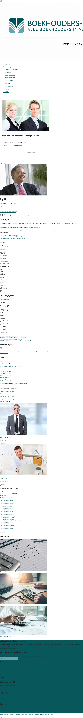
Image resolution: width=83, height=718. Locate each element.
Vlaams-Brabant (8, 88)
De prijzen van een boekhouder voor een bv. (12, 240)
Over (1, 215)
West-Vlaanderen (9, 85)
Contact (2, 697)
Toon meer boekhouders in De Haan (7, 485)
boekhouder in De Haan (10, 223)
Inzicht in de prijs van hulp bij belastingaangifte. (13, 236)
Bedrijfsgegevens (6, 215)
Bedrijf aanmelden (43, 714)
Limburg (7, 89)
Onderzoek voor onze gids (5, 712)
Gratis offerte (6, 92)
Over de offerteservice (5, 709)
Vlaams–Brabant (3, 670)
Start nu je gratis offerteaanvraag (23, 230)
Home (4, 63)
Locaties (4, 81)
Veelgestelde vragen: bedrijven (6, 700)
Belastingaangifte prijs (10, 77)
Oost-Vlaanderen (9, 86)
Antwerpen (7, 83)
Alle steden (2, 674)
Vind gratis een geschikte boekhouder (8, 212)
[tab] (41, 361)
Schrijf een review (4, 353)
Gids (3, 66)
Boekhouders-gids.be (4, 714)
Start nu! (14, 493)
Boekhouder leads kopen (5, 688)
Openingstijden (21, 215)
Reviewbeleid (50, 714)
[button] (7, 361)
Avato (16, 648)
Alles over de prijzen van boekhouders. (11, 235)
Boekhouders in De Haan (9, 162)
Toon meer (2, 532)
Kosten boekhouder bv (10, 75)
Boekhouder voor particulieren (11, 69)
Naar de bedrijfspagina (30, 152)
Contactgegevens (14, 215)
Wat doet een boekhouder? (8, 67)
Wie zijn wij (7, 64)
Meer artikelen (3, 637)
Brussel (6, 91)
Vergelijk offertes (18, 145)
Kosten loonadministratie (10, 80)
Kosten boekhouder (7, 72)
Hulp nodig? (2, 696)
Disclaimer (31, 714)
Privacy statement (18, 714)
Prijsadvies (2, 678)
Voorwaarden (26, 714)
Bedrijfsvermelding (4, 689)
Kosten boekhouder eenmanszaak (12, 74)
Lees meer (2, 242)
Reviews (26, 215)
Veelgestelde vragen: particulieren (7, 699)
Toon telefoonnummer (5, 299)
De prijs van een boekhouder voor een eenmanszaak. (14, 238)
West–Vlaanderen (4, 666)
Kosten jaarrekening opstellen (11, 78)
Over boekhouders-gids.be (5, 707)
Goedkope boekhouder (10, 71)
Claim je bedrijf (3, 163)
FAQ (29, 215)
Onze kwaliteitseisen (4, 710)
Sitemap (11, 714)
